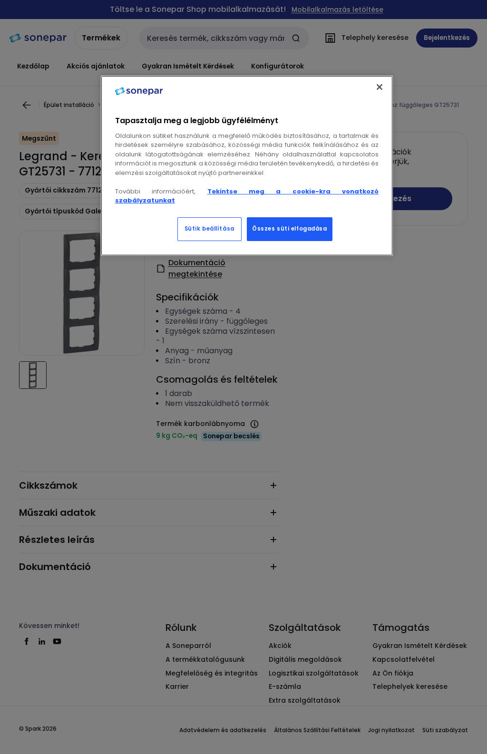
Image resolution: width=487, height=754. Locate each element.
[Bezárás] (379, 87)
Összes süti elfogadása (289, 228)
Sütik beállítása (209, 228)
